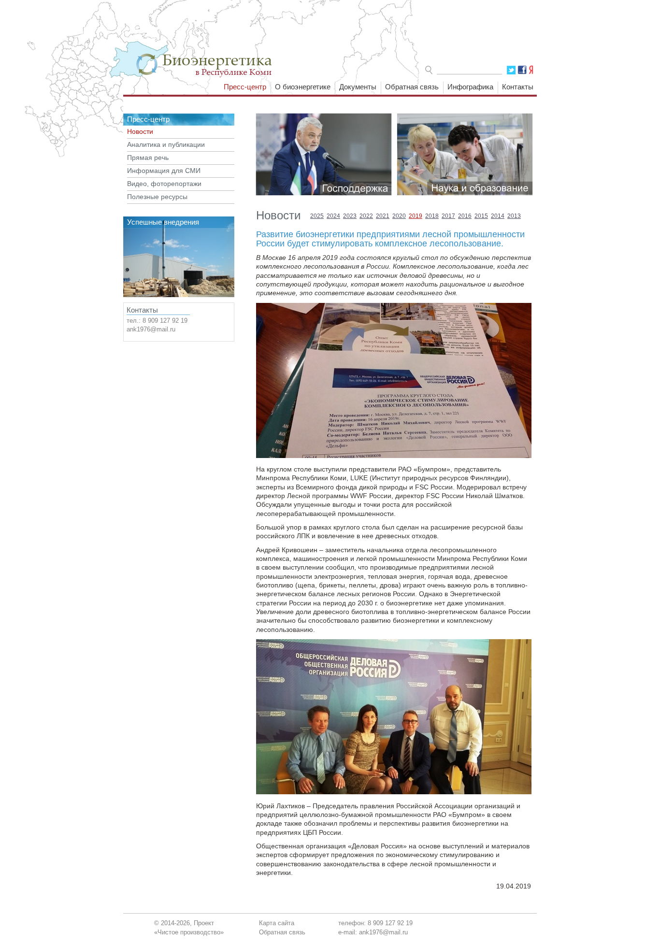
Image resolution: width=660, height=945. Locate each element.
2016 (465, 216)
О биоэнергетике (302, 87)
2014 (497, 216)
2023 (350, 216)
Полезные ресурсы (157, 196)
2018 (432, 216)
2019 (415, 216)
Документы (357, 87)
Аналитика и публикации (166, 144)
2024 (333, 216)
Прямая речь (148, 157)
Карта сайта (276, 923)
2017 (448, 216)
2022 (366, 216)
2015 (481, 216)
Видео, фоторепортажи (164, 183)
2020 (399, 216)
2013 (514, 216)
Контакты (517, 87)
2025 (317, 216)
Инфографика (470, 87)
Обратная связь (412, 87)
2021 (382, 216)
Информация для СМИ (164, 170)
